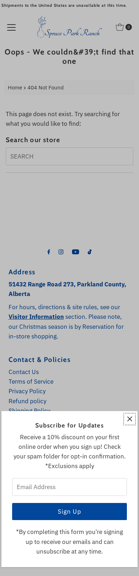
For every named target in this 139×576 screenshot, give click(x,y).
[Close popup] (129, 419)
